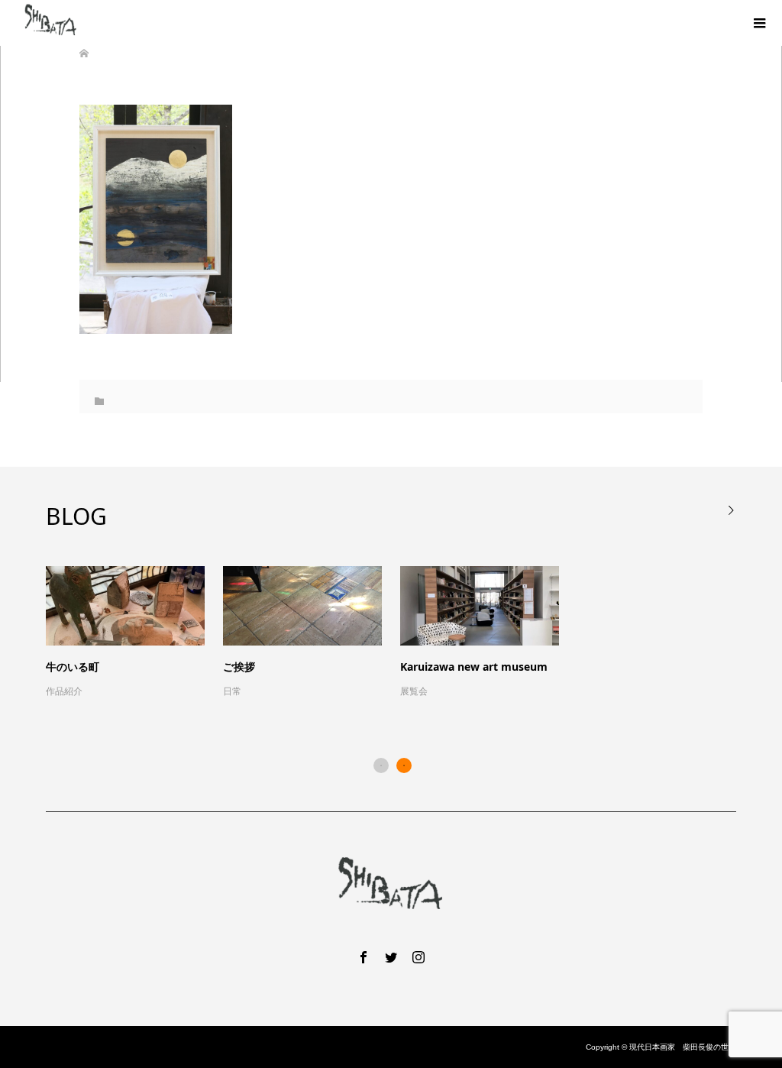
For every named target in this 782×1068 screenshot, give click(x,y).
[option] (400, 633)
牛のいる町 (72, 666)
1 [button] (381, 765)
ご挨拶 (239, 666)
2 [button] (404, 765)
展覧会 (414, 691)
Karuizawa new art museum (474, 666)
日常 (232, 691)
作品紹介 (64, 691)
